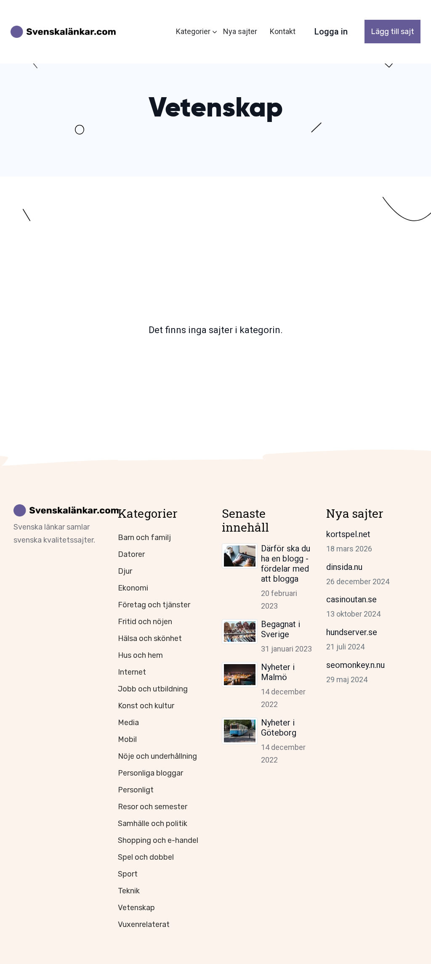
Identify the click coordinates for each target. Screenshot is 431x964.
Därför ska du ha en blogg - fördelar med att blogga (285, 563)
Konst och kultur (146, 705)
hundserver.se (351, 632)
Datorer (131, 554)
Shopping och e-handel (158, 840)
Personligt (136, 790)
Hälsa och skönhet (150, 638)
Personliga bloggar (150, 773)
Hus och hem (140, 655)
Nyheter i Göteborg (278, 728)
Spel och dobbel (146, 857)
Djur (125, 571)
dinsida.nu (344, 567)
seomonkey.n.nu (355, 665)
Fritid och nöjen (145, 621)
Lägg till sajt (392, 31)
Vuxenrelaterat (144, 924)
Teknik (129, 890)
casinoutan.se (351, 599)
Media (128, 722)
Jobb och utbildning (153, 689)
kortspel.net (348, 534)
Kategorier (193, 31)
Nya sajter (240, 31)
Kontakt (282, 31)
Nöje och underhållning (157, 756)
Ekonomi (133, 588)
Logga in (331, 31)
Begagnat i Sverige (280, 629)
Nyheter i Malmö (278, 672)
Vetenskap (136, 907)
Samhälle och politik (152, 823)
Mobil (127, 739)
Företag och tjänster (154, 604)
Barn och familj (144, 537)
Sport (128, 874)
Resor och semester (152, 806)
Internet (132, 672)
